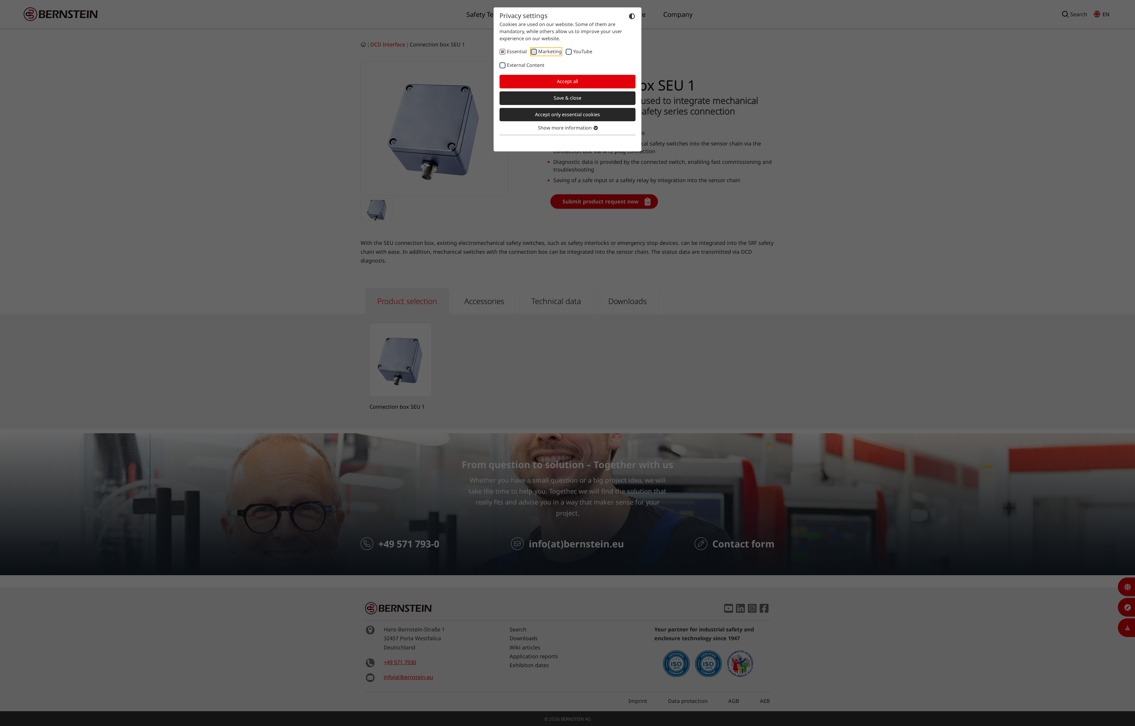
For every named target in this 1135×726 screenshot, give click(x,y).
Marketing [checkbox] (550, 51)
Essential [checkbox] (517, 51)
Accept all (567, 81)
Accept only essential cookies (567, 114)
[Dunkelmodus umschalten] (631, 16)
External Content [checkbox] (525, 65)
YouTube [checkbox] (582, 51)
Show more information (565, 127)
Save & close (567, 98)
